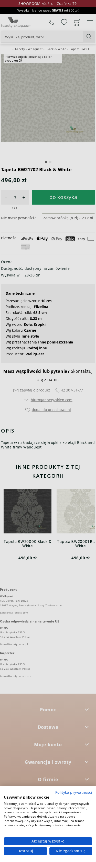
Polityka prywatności (73, 792)
